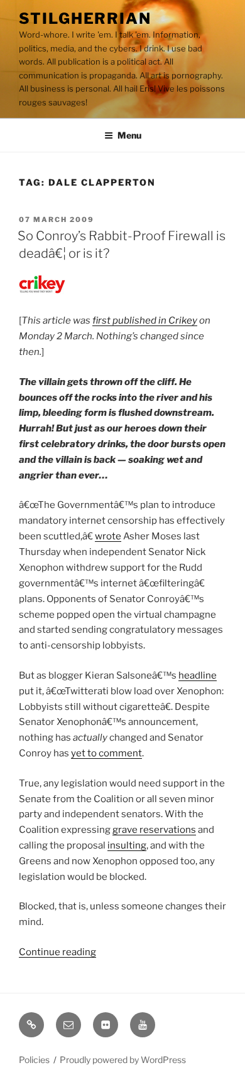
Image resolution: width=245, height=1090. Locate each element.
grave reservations (154, 829)
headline (197, 675)
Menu (129, 135)
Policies (34, 1059)
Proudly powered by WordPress (123, 1059)
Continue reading (57, 952)
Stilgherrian (85, 18)
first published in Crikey (144, 320)
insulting (126, 845)
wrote (108, 536)
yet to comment (106, 753)
